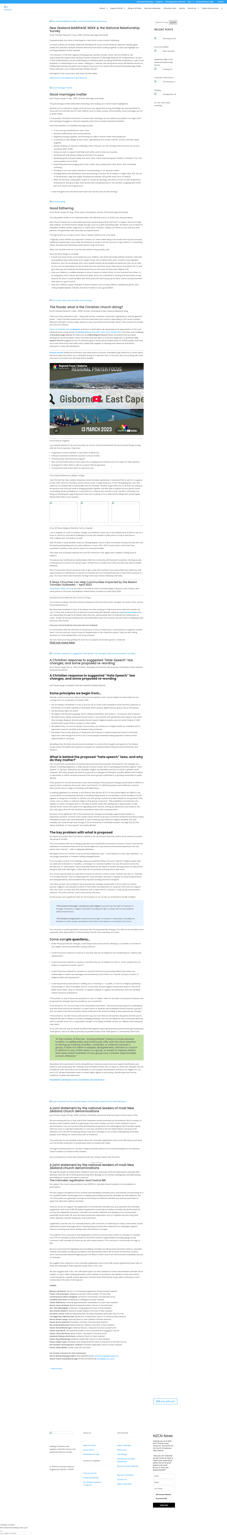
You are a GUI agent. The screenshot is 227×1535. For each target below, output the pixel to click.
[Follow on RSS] (66, 1459)
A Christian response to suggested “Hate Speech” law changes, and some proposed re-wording (91, 661)
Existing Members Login (204, 2)
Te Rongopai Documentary (175, 2)
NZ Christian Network (61, 35)
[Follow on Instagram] (56, 1459)
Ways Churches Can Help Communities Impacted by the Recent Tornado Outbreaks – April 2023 (93, 583)
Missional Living (121, 311)
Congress (159, 2)
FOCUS (106, 212)
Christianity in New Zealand (102, 311)
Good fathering (62, 208)
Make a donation (124, 1484)
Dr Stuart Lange (59, 98)
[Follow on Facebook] (51, 1459)
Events (182, 8)
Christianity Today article (60, 588)
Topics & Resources (209, 8)
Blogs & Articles (135, 8)
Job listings (122, 1454)
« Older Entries (56, 1368)
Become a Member (152, 8)
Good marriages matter (68, 94)
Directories (121, 1450)
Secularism (63, 670)
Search (173, 22)
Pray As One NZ (89, 1473)
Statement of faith (91, 1454)
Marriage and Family (99, 35)
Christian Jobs (170, 8)
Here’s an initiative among (65, 329)
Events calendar (124, 1445)
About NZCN (88, 1450)
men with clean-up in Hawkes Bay (99, 332)
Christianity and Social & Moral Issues (102, 667)
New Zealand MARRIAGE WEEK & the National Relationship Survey (95, 29)
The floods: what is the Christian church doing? (86, 307)
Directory (192, 8)
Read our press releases (127, 1466)
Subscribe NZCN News (145, 2)
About (102, 8)
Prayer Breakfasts (91, 1478)
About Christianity (88, 212)
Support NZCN (116, 8)
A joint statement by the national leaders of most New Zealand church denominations (92, 1109)
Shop (189, 2)
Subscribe (164, 1505)
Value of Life (132, 1115)
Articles (86, 35)
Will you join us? (165, 1401)
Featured (53, 670)
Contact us (122, 1479)
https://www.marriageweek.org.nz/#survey (68, 78)
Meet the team (89, 1445)
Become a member (125, 1475)
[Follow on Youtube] (61, 1459)
